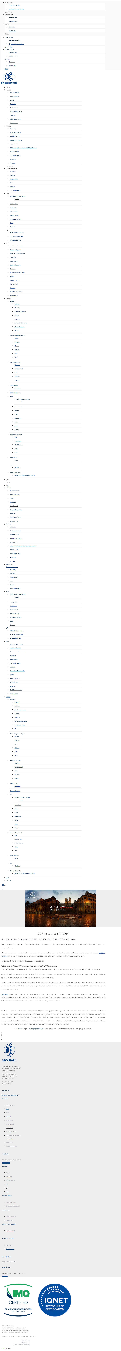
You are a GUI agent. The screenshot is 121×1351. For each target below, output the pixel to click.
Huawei (17, 338)
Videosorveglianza (12, 169)
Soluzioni (12, 115)
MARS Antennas (19, 445)
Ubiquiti (12, 186)
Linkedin (19, 1029)
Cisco (16, 414)
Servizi (12, 100)
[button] (3, 883)
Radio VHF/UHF (14, 457)
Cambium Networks (20, 311)
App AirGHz (8, 12)
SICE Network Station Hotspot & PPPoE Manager (23, 148)
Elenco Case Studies (14, 5)
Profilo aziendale (14, 92)
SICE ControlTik (14, 151)
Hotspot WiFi (13, 144)
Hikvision (12, 171)
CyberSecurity (14, 385)
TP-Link (17, 330)
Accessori (13, 159)
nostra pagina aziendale (36, 1029)
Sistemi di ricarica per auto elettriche (25, 475)
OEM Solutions (14, 284)
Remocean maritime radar (17, 253)
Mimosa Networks (20, 327)
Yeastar (17, 199)
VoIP (8, 193)
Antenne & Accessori (16, 434)
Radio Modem (14, 261)
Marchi (8, 298)
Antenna (12, 163)
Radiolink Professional (16, 291)
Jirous (16, 448)
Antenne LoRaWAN (15, 240)
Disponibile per (7, 1261)
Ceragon (17, 315)
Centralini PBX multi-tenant (18, 196)
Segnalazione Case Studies (16, 9)
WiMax (12, 276)
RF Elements (18, 441)
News (7, 34)
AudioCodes (13, 207)
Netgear (17, 349)
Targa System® (14, 179)
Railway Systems (14, 280)
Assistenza (8, 24)
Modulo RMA (12, 31)
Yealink (17, 410)
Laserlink (12, 288)
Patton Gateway (14, 215)
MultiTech (17, 467)
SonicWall (17, 388)
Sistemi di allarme (15, 392)
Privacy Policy (25, 1340)
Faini (16, 452)
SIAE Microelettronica (21, 323)
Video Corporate (14, 96)
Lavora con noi (14, 123)
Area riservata (9, 14)
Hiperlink (13, 129)
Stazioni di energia (15, 155)
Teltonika (17, 319)
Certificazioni (14, 108)
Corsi (8, 479)
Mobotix (12, 175)
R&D (8, 243)
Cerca (3, 885)
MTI (16, 437)
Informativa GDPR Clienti (22, 1344)
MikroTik (17, 308)
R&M (16, 353)
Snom (11, 223)
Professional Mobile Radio (17, 272)
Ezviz (11, 183)
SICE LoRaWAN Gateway (16, 232)
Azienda (9, 90)
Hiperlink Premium (15, 132)
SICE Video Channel (15, 119)
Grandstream (18, 418)
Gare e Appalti (13, 21)
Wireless (9, 126)
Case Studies (9, 2)
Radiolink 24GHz (14, 136)
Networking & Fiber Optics (17, 335)
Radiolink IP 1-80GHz (16, 140)
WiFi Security (14, 295)
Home (8, 87)
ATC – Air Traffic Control (16, 246)
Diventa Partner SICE (16, 111)
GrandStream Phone (15, 219)
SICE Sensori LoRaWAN (16, 236)
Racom (17, 460)
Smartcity (13, 257)
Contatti (9, 482)
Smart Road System (15, 250)
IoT (7, 230)
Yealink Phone (14, 204)
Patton (16, 422)
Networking (10, 166)
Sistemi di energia (15, 472)
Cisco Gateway (14, 211)
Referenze (13, 104)
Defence (12, 269)
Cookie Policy (25, 1342)
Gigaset (12, 227)
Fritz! (16, 357)
